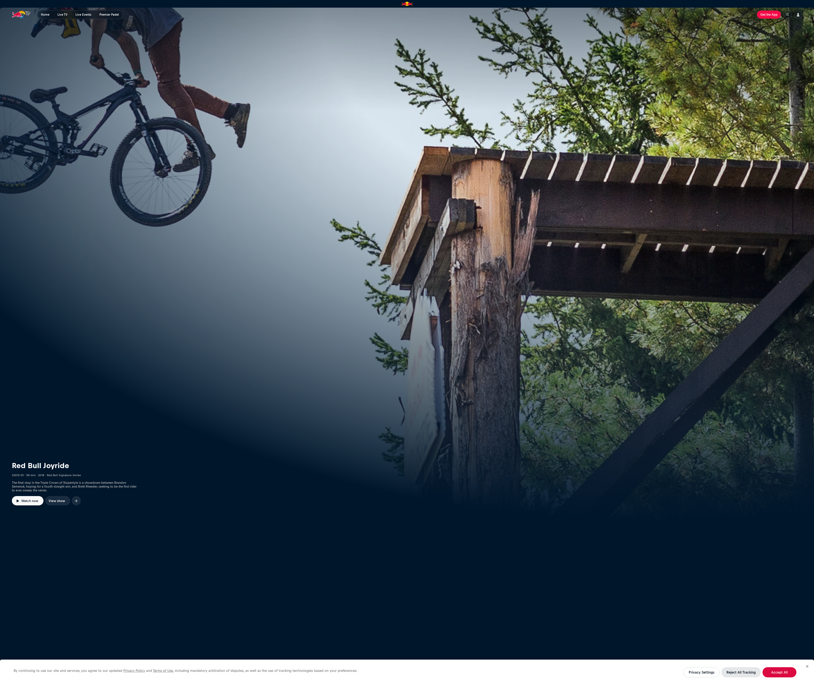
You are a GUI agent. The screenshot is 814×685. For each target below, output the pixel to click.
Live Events (83, 14)
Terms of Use (163, 671)
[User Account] (798, 15)
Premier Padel (109, 14)
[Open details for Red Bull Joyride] (407, 264)
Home (45, 14)
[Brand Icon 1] (407, 4)
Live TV (62, 14)
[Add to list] (76, 500)
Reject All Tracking (741, 672)
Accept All (779, 672)
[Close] (807, 666)
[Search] (787, 15)
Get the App (769, 14)
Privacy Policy (134, 671)
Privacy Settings (701, 672)
